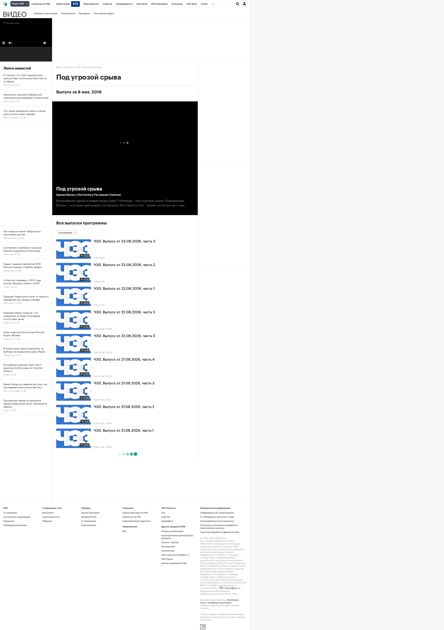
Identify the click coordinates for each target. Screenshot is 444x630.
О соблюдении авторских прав (217, 516)
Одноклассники (51, 516)
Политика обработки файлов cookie (219, 531)
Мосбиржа (232, 599)
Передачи (84, 13)
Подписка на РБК (131, 516)
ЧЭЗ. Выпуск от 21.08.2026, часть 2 (124, 407)
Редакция (8, 520)
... (212, 3)
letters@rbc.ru (232, 587)
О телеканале (88, 520)
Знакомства (167, 550)
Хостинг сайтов (169, 542)
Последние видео (104, 13)
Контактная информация (16, 516)
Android (165, 516)
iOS (163, 512)
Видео (15, 13)
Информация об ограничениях (217, 512)
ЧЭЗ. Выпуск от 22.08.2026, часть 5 (124, 312)
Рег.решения (168, 546)
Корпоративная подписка (136, 520)
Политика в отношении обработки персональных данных (219, 526)
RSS (124, 531)
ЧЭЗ (78, 66)
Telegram (47, 520)
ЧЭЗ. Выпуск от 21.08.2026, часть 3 (124, 383)
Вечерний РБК (88, 516)
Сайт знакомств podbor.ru (175, 554)
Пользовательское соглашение (216, 520)
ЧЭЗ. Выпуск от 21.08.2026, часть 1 (124, 430)
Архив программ (90, 512)
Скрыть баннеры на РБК (135, 512)
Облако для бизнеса (172, 531)
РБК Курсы (167, 558)
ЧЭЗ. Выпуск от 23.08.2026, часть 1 (124, 288)
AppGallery (167, 520)
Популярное (68, 13)
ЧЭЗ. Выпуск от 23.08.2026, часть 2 (124, 265)
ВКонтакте (48, 512)
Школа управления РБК (174, 562)
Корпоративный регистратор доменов (177, 536)
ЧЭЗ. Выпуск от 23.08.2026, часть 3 (124, 241)
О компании (10, 512)
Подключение (88, 525)
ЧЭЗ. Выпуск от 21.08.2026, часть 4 (124, 359)
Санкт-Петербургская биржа (215, 602)
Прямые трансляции (46, 13)
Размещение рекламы (15, 525)
